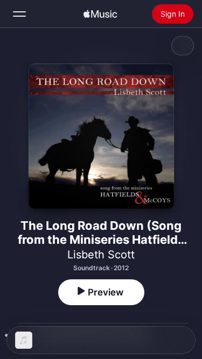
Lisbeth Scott (101, 254)
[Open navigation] (19, 14)
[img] (100, 14)
